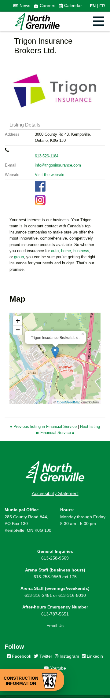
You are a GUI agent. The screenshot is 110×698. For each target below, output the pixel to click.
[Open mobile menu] (98, 21)
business (81, 250)
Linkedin (94, 656)
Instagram (68, 656)
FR (102, 5)
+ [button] (18, 321)
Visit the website (49, 174)
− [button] (18, 330)
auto (55, 250)
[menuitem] (21, 6)
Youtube (57, 668)
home (66, 250)
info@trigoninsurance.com (58, 165)
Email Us (55, 625)
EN (93, 5)
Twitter (45, 656)
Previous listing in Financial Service (44, 426)
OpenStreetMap (68, 401)
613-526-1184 (46, 156)
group (19, 257)
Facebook (21, 656)
